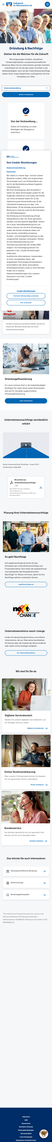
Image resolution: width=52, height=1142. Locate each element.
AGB (26, 1120)
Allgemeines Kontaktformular (26, 1140)
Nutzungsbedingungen (26, 1130)
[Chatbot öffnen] (43, 1134)
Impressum (26, 1117)
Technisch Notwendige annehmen (26, 296)
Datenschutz (26, 1123)
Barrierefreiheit (26, 1134)
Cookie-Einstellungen (26, 291)
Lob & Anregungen (26, 1137)
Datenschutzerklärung (16, 168)
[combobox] (26, 87)
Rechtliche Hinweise (26, 1127)
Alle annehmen (26, 303)
